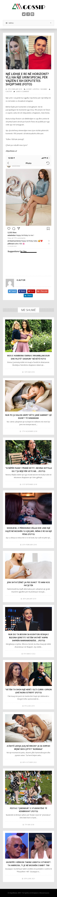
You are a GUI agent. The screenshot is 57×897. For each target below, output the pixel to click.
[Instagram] (32, 14)
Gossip (28, 89)
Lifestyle (36, 89)
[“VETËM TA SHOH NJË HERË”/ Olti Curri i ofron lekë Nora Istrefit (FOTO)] (28, 674)
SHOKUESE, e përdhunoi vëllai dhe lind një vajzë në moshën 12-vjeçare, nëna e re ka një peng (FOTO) (28, 531)
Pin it (32, 291)
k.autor (9, 91)
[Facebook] (28, 14)
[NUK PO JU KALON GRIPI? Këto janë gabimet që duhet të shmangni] (28, 395)
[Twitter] (24, 14)
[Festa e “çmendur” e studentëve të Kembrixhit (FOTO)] (28, 788)
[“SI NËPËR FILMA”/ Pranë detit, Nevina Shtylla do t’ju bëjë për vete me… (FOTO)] (28, 452)
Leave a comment (22, 91)
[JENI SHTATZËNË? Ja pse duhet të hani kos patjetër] (28, 566)
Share (23, 291)
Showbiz (44, 89)
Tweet (13, 291)
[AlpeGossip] (28, 6)
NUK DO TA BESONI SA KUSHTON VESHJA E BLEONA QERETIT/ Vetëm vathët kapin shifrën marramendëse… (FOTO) (28, 637)
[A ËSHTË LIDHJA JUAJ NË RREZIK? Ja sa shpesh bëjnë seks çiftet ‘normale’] (28, 728)
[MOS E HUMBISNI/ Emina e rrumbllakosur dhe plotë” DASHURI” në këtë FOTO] (28, 335)
